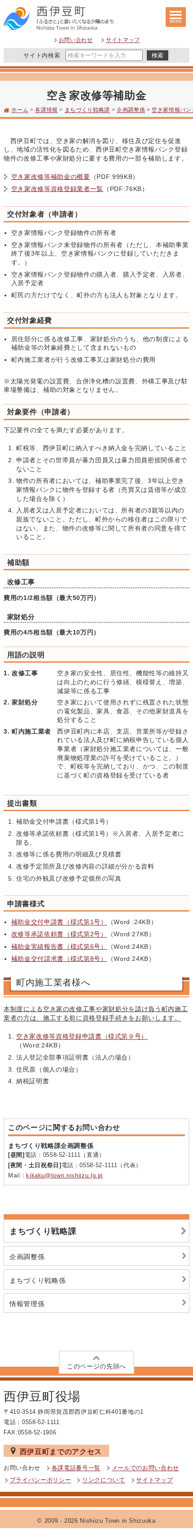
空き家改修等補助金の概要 (50, 176)
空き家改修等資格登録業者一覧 (57, 188)
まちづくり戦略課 (87, 110)
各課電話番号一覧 (76, 1468)
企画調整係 (131, 110)
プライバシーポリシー (40, 1480)
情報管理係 (26, 1303)
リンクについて (103, 1480)
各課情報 (46, 110)
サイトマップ (123, 40)
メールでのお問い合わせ (145, 1468)
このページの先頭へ (96, 1366)
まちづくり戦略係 (37, 1280)
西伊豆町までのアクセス (61, 1451)
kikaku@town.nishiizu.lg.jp (64, 1175)
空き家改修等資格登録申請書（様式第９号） (82, 1036)
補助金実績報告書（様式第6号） (59, 946)
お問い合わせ (76, 40)
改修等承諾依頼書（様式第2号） (59, 934)
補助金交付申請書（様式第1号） (59, 922)
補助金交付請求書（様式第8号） (59, 958)
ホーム (19, 110)
